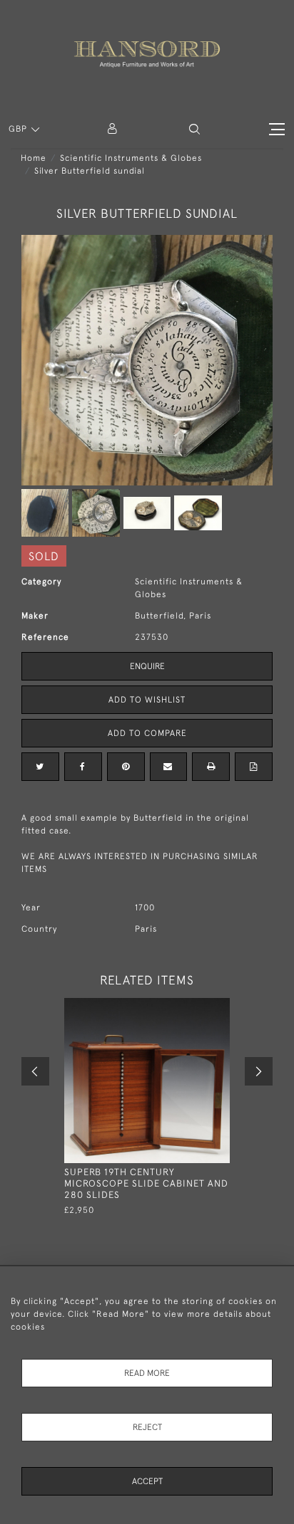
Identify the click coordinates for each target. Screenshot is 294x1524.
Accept (147, 1481)
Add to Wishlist (147, 700)
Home (33, 158)
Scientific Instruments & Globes (131, 158)
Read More (147, 1373)
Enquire (147, 666)
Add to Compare (147, 733)
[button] (194, 129)
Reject (147, 1427)
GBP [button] (19, 129)
